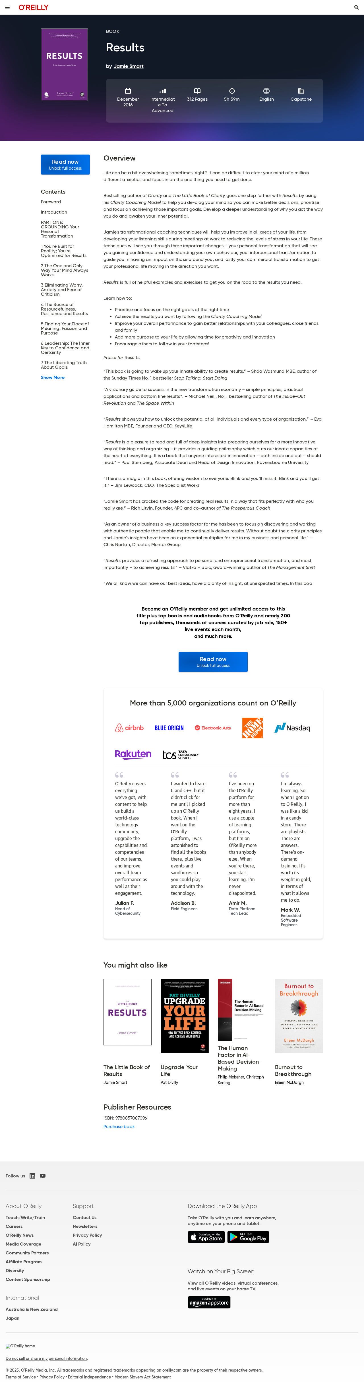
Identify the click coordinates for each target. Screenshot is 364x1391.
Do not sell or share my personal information (46, 1358)
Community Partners (27, 1253)
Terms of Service (21, 1377)
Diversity (15, 1271)
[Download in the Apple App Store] (206, 1242)
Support (83, 1206)
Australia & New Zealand (32, 1309)
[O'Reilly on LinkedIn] (32, 1176)
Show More (53, 377)
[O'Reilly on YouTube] (43, 1176)
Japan (12, 1318)
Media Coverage (23, 1244)
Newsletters (85, 1226)
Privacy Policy (87, 1235)
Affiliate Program (24, 1262)
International (22, 1297)
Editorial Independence (89, 1377)
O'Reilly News (20, 1235)
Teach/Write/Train (25, 1217)
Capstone (301, 99)
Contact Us (84, 1217)
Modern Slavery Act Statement (143, 1377)
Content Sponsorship (28, 1279)
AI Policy (81, 1244)
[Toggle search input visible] (356, 7)
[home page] (34, 7)
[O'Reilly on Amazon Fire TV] (209, 1307)
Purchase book (119, 1126)
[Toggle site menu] (7, 7)
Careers (14, 1226)
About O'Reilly (24, 1206)
